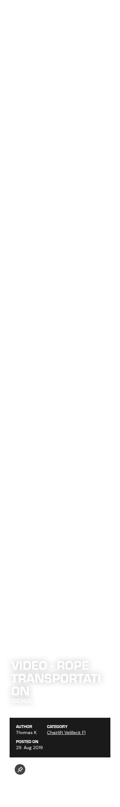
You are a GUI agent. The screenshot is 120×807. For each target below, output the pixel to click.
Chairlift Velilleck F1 (66, 732)
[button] (20, 769)
